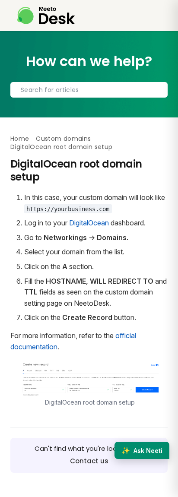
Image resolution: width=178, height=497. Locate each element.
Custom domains (63, 138)
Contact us (89, 460)
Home (19, 138)
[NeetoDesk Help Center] (46, 15)
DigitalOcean (89, 222)
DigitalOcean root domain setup (61, 146)
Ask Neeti (141, 450)
